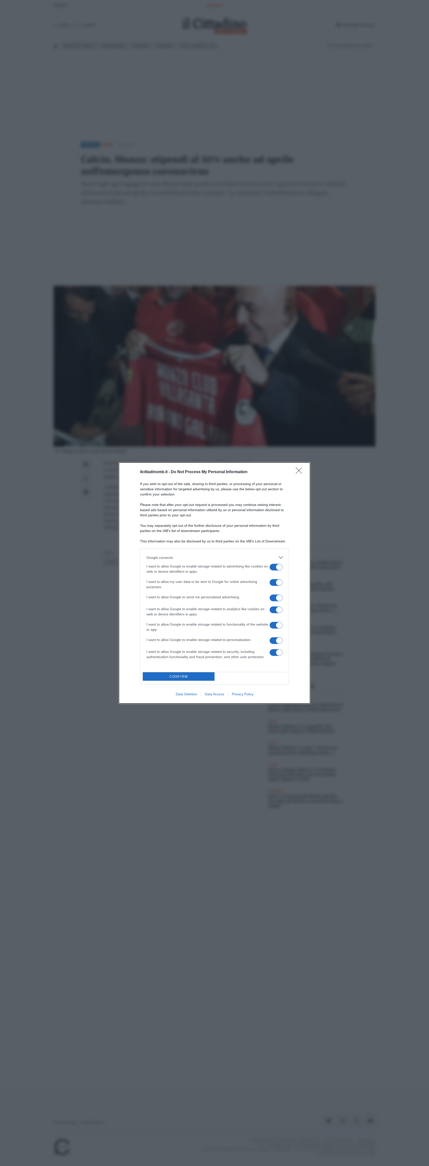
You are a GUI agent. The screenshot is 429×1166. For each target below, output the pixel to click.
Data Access (214, 694)
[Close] (300, 472)
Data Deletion (186, 694)
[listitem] (214, 557)
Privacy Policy (242, 694)
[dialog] (214, 583)
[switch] (276, 567)
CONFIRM (179, 676)
